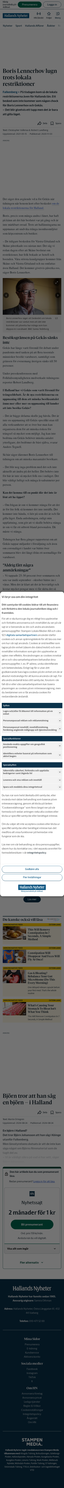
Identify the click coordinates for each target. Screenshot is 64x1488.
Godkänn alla (32, 869)
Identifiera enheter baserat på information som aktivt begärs (27, 755)
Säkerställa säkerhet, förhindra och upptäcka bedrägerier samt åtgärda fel (26, 772)
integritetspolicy (36, 852)
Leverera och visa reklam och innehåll (22, 779)
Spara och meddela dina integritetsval (22, 786)
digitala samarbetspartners (21, 635)
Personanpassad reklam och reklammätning (25, 720)
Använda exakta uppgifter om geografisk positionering (24, 745)
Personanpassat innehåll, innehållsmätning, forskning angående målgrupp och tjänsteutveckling (30, 728)
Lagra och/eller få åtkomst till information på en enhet (28, 712)
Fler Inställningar (32, 877)
